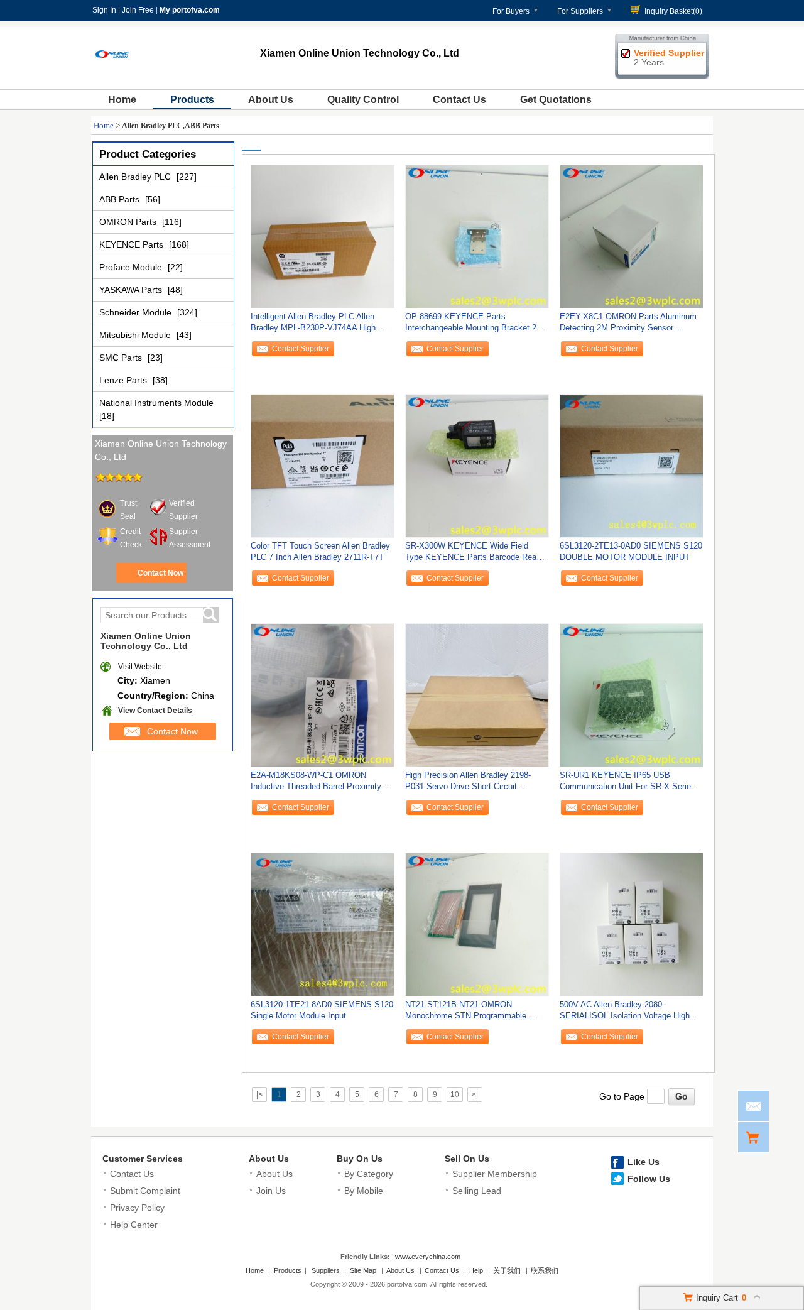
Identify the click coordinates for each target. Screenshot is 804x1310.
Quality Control (363, 99)
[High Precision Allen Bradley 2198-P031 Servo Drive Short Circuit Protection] (477, 694)
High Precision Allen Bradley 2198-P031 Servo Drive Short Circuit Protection (468, 783)
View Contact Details (155, 710)
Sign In (104, 10)
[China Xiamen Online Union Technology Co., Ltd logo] (112, 74)
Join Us (271, 1191)
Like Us (643, 1162)
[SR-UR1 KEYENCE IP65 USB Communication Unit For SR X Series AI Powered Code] (631, 694)
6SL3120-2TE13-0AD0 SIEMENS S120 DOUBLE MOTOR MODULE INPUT (631, 551)
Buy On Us (360, 1159)
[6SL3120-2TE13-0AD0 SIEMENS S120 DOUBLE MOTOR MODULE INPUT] (631, 465)
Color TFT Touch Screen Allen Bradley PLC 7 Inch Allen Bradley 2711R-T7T (320, 551)
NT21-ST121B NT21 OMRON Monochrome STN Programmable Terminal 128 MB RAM (465, 1013)
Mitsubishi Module (136, 335)
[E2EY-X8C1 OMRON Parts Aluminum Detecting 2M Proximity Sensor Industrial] (631, 236)
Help (476, 1270)
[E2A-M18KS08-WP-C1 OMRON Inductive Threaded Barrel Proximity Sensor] (322, 694)
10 (454, 1094)
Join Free (138, 10)
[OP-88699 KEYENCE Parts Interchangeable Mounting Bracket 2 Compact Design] (477, 236)
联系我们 (544, 1270)
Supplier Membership (494, 1174)
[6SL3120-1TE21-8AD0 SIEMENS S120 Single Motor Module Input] (322, 924)
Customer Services (142, 1159)
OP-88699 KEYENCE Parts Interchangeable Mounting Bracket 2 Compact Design (470, 325)
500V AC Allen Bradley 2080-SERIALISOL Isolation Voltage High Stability (625, 1013)
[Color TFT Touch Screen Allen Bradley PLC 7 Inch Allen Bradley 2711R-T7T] (322, 465)
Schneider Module (136, 312)
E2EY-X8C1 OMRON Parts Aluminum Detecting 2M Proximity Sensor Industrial (628, 325)
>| (475, 1094)
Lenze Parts (124, 380)
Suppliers (326, 1270)
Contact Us (459, 99)
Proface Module (132, 267)
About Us (270, 99)
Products (192, 99)
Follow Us (648, 1179)
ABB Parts (120, 199)
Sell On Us (467, 1159)
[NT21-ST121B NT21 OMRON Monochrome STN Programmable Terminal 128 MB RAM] (477, 924)
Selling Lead (476, 1191)
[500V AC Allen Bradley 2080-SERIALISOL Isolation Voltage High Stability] (631, 924)
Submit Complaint (145, 1191)
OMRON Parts (129, 222)
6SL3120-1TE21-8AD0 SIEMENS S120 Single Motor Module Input (322, 1010)
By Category (368, 1174)
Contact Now (160, 573)
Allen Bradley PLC (136, 177)
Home (122, 99)
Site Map (363, 1270)
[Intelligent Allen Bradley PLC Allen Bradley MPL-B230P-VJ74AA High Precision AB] (322, 236)
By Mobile (363, 1191)
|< (259, 1094)
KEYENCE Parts (132, 244)
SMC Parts (121, 357)
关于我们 (507, 1270)
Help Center (134, 1225)
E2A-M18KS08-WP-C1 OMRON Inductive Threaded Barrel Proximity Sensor (316, 783)
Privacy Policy (137, 1208)
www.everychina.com (427, 1256)
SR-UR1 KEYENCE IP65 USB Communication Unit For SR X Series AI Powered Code (627, 783)
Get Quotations (556, 99)
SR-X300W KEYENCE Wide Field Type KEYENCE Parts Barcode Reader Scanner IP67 (476, 554)
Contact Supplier (300, 348)
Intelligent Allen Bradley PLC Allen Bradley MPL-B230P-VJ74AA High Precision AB (313, 325)
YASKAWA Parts (132, 290)
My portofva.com (190, 10)
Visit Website (140, 666)
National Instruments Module (156, 403)
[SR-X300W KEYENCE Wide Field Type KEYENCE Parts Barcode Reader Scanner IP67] (477, 465)
